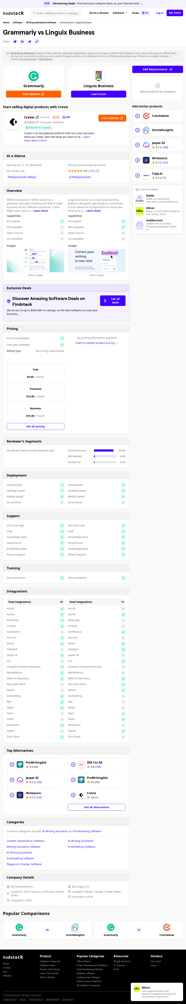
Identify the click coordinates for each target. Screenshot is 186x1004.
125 (91, 171)
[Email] (30, 41)
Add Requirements (155, 69)
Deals (140, 13)
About (6, 963)
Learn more (40, 210)
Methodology (45, 59)
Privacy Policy (36, 999)
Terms (22, 999)
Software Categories (50, 961)
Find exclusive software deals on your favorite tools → (110, 3)
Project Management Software (92, 965)
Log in (160, 13)
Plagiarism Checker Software (24, 864)
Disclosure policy (28, 59)
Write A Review (47, 977)
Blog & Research (122, 961)
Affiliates (7, 975)
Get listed (175, 12)
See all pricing (35, 426)
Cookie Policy (9, 999)
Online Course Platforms (89, 981)
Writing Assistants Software (22, 177)
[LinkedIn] (22, 41)
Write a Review (99, 13)
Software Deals (47, 965)
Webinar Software (86, 973)
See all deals (115, 300)
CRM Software (84, 961)
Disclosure (67, 999)
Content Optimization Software (25, 841)
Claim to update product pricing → (97, 343)
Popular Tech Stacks (50, 969)
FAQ (5, 971)
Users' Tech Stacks (49, 973)
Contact (7, 967)
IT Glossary (119, 965)
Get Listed (156, 961)
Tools (116, 969)
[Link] (37, 41)
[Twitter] (15, 41)
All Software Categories (88, 985)
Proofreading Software (87, 831)
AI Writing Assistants (79, 177)
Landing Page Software (88, 977)
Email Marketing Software (90, 969)
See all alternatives (96, 807)
